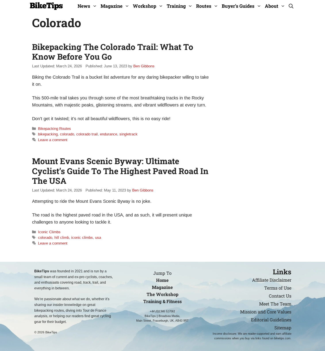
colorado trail (87, 134)
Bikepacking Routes (54, 129)
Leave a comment (52, 140)
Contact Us (280, 296)
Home (162, 280)
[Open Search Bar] (291, 6)
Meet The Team (275, 304)
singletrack (128, 134)
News (84, 6)
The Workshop (162, 294)
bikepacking (48, 134)
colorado (67, 134)
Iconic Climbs (49, 232)
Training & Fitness (162, 301)
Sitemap (282, 327)
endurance (108, 134)
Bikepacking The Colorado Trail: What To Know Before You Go (112, 51)
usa (98, 237)
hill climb (61, 237)
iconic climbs (82, 237)
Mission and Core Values (265, 312)
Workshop (144, 6)
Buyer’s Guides (238, 6)
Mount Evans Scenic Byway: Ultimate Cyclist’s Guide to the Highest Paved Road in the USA (120, 171)
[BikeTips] (46, 6)
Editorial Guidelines (271, 320)
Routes (203, 6)
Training (176, 6)
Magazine (111, 6)
